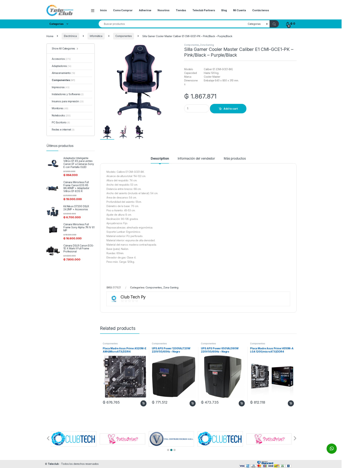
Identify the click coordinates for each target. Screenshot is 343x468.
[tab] (160, 160)
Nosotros (164, 10)
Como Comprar (122, 10)
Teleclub (53, 463)
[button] (168, 450)
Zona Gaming (207, 45)
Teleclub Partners (203, 10)
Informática (96, 35)
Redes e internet (63, 129)
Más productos (235, 158)
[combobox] (172, 23)
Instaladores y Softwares (68, 94)
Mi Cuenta (239, 10)
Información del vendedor (196, 158)
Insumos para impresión (68, 101)
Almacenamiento (63, 72)
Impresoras (60, 87)
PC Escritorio (61, 122)
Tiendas (181, 10)
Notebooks (61, 115)
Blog (224, 10)
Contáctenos (260, 10)
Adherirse (145, 10)
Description (160, 158)
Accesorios (61, 58)
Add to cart (230, 108)
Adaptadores (61, 65)
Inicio (103, 10)
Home (49, 35)
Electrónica (70, 35)
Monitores (60, 108)
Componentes (123, 35)
